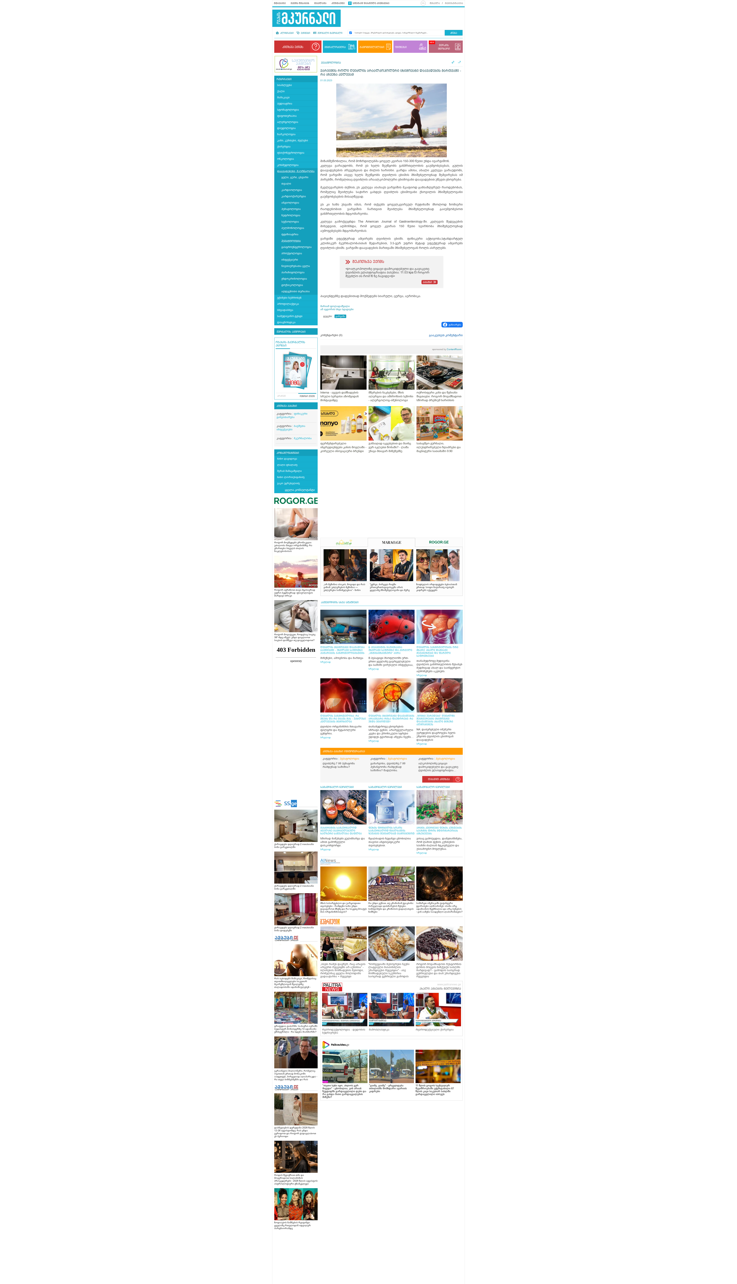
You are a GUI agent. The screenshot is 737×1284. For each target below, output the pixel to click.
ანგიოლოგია (290, 203)
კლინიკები (286, 33)
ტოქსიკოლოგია (292, 285)
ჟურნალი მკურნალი (329, 33)
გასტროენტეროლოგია (296, 247)
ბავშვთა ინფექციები (291, 427)
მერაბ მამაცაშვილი (289, 471)
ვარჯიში (340, 316)
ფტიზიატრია (289, 234)
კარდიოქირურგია (293, 196)
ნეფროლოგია (290, 215)
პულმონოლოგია (292, 228)
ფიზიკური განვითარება (292, 415)
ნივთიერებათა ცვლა (295, 266)
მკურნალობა (303, 438)
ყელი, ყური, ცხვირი (294, 177)
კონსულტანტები (288, 453)
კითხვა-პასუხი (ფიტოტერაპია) (344, 751)
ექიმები (305, 33)
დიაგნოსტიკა (286, 322)
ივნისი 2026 (307, 396)
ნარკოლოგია (286, 134)
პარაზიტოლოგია (293, 272)
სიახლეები (284, 85)
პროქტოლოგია (291, 253)
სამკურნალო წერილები (337, 787)
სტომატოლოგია (288, 110)
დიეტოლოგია (286, 128)
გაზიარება (455, 325)
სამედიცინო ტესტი (289, 316)
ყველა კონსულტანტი (300, 490)
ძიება (453, 33)
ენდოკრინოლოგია (294, 279)
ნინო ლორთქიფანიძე (291, 477)
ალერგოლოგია (287, 122)
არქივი (281, 396)
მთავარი (280, 3)
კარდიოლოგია (291, 190)
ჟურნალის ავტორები (291, 332)
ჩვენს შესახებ (300, 3)
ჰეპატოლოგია (291, 241)
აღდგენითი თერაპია (295, 291)
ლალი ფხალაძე (287, 464)
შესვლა (435, 3)
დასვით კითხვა (439, 779)
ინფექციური (289, 260)
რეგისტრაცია (454, 3)
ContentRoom (446, 349)
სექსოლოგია (290, 222)
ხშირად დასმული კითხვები (371, 3)
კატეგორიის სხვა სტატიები (340, 602)
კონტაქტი (338, 3)
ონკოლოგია (285, 159)
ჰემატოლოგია (291, 209)
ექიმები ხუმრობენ (289, 298)
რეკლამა (320, 3)
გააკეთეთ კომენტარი (446, 335)
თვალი (286, 184)
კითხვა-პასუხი (287, 406)
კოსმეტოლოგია (288, 165)
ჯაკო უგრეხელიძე (288, 483)
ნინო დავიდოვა (287, 458)
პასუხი (427, 282)
